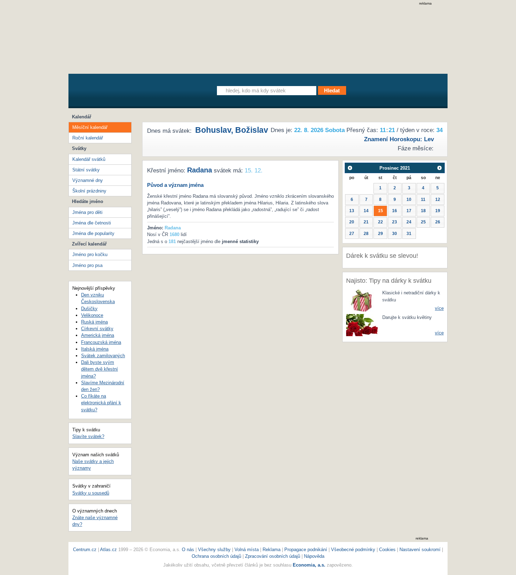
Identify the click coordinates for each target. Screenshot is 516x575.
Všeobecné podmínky (353, 549)
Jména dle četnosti (91, 223)
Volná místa (246, 549)
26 (437, 222)
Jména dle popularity (93, 233)
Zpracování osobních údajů (272, 556)
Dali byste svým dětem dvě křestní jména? (99, 369)
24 (408, 222)
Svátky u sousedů (90, 493)
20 (351, 222)
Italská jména (94, 349)
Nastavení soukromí (420, 549)
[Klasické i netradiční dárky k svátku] (362, 300)
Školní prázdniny (89, 191)
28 (366, 233)
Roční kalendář (87, 138)
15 (380, 211)
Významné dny (87, 180)
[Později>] (440, 168)
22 (380, 222)
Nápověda (314, 556)
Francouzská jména (101, 342)
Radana (199, 170)
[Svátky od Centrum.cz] (133, 92)
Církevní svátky (97, 328)
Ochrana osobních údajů (216, 556)
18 (423, 211)
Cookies (387, 549)
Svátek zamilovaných (103, 355)
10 (408, 199)
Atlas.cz (108, 549)
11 (423, 199)
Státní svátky (86, 169)
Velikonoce (92, 315)
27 (351, 233)
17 (408, 211)
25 (423, 222)
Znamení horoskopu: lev (399, 139)
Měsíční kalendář (89, 127)
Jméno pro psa (87, 265)
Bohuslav (213, 130)
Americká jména (97, 335)
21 (366, 222)
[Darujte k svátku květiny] (362, 324)
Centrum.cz (85, 549)
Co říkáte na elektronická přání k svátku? (101, 402)
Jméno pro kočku (89, 254)
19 (437, 211)
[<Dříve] (350, 168)
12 (437, 199)
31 (408, 233)
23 (394, 222)
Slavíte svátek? (88, 436)
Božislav (251, 130)
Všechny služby (215, 549)
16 (394, 211)
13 (351, 211)
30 (394, 233)
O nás (188, 549)
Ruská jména (94, 322)
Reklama (272, 549)
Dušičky (89, 308)
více (439, 308)
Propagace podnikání (305, 549)
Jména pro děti (87, 212)
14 (366, 211)
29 (380, 233)
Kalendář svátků (88, 159)
